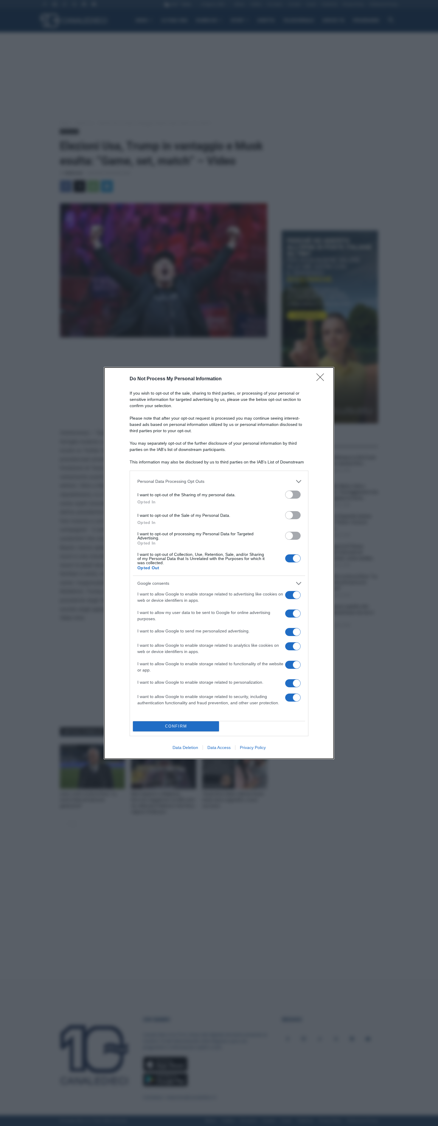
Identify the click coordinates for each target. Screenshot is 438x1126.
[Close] (322, 379)
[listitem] (219, 481)
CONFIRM (176, 726)
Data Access (219, 747)
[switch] (293, 495)
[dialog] (219, 563)
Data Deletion (185, 747)
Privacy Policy (253, 747)
